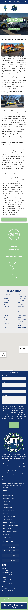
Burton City (21, 300)
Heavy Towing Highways (10, 531)
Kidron (5, 296)
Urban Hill (20, 323)
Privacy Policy (9, 485)
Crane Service (6, 537)
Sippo (19, 313)
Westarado (21, 325)
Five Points (21, 312)
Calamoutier (7, 294)
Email (4, 382)
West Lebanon (7, 304)
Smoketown (21, 317)
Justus (19, 302)
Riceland (6, 308)
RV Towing (14, 274)
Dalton (5, 319)
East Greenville (22, 298)
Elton (5, 325)
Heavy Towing (6, 513)
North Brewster (22, 296)
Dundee (20, 310)
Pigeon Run (21, 306)
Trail (5, 317)
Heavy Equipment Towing (14, 277)
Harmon (20, 308)
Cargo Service (14, 266)
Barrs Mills (20, 321)
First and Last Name (7, 375)
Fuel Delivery (6, 501)
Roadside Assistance (14, 260)
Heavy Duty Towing (14, 263)
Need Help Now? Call (9, 2)
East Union (7, 306)
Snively (6, 313)
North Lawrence (22, 315)
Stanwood (6, 323)
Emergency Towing (14, 271)
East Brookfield (22, 327)
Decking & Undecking (9, 522)
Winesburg (7, 315)
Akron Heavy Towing (9, 516)
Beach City (20, 304)
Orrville (20, 294)
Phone (4, 388)
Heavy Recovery (14, 269)
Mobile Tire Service (8, 510)
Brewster (6, 327)
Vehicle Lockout (7, 507)
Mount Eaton (7, 298)
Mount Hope (7, 302)
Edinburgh (6, 300)
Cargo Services (7, 519)
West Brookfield (22, 319)
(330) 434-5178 (21, 2)
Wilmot (6, 321)
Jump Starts (6, 504)
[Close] (4, 354)
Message (4, 395)
